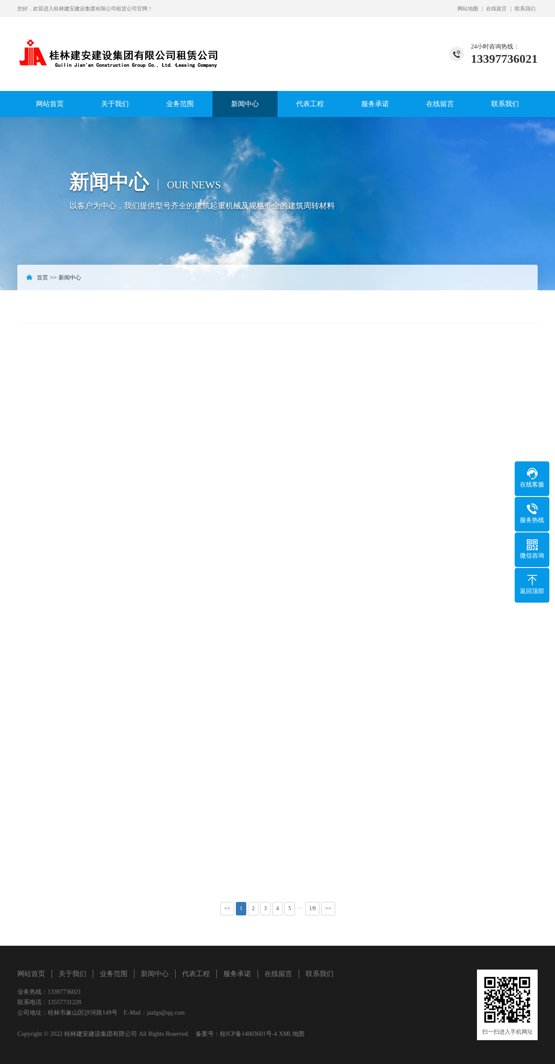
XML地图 (291, 1034)
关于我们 (115, 103)
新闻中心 (245, 103)
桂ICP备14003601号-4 (248, 1034)
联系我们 (525, 9)
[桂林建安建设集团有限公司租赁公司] (119, 44)
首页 (42, 277)
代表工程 (310, 103)
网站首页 (50, 103)
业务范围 (180, 103)
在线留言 (496, 9)
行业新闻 (513, 306)
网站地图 (467, 9)
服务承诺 (375, 103)
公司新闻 (466, 306)
